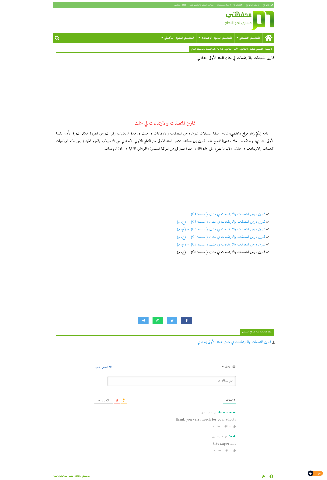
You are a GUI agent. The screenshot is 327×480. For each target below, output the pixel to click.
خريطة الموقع (253, 5)
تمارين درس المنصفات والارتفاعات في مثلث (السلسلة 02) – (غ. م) (221, 222)
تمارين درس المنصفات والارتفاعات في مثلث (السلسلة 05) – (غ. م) (221, 244)
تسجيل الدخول (101, 367)
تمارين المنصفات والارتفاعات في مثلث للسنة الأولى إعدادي (234, 342)
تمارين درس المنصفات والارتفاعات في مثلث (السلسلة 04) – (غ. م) (221, 237)
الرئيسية (268, 49)
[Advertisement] (165, 92)
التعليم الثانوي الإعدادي (216, 37)
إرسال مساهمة (223, 5)
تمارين (220, 49)
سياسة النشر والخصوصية (201, 5)
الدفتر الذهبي (180, 5)
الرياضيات (210, 49)
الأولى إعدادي (231, 49)
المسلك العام (197, 49)
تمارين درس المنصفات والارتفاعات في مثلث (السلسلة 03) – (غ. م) (221, 229)
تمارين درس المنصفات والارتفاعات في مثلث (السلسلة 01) (228, 214)
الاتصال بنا (238, 5)
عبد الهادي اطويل (60, 476)
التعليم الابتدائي (249, 37)
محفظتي (238, 20)
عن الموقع (268, 5)
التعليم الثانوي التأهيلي (179, 37)
